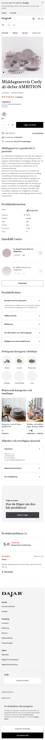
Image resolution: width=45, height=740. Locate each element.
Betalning (5, 628)
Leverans (5, 623)
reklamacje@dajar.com (17, 460)
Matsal (15, 33)
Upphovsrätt (6, 698)
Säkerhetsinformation (10, 664)
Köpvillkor (5, 655)
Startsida (5, 33)
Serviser (25, 33)
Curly (28, 215)
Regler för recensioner (10, 660)
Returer (4, 633)
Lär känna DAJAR (8, 606)
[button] (22, 301)
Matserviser (36, 33)
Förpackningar (7, 643)
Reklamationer (7, 638)
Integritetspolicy (7, 692)
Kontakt (4, 611)
